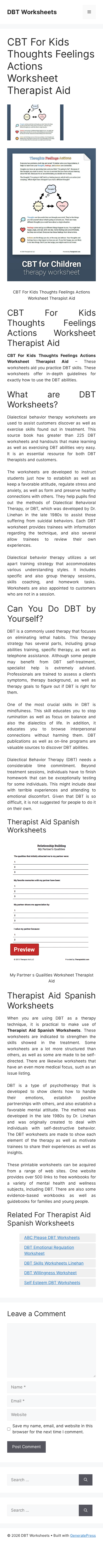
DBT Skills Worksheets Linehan (54, 1263)
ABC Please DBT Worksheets (52, 1237)
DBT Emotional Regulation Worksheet (49, 1250)
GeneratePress (83, 1535)
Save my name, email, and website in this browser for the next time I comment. (52, 1428)
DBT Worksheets (32, 12)
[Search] (85, 1480)
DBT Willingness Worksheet (50, 1272)
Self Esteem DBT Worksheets (52, 1282)
